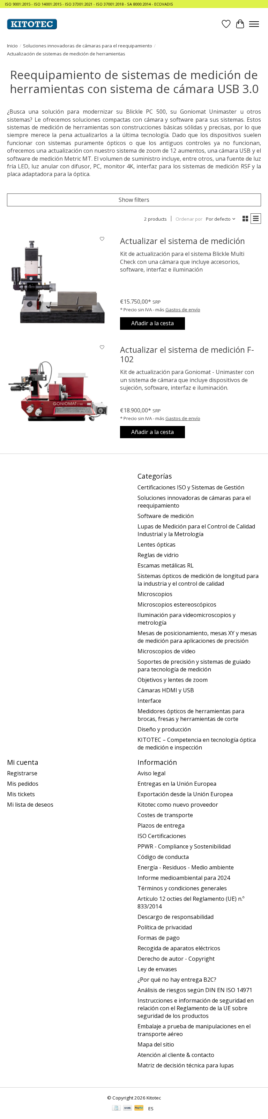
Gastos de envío (182, 309)
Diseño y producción (164, 729)
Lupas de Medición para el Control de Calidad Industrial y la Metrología (196, 530)
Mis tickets (21, 794)
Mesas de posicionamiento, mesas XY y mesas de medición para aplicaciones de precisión (197, 637)
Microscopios (154, 594)
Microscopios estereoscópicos (176, 604)
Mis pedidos (22, 783)
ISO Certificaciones (161, 836)
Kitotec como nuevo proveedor (177, 804)
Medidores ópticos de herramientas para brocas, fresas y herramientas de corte (190, 715)
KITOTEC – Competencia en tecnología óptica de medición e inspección (196, 743)
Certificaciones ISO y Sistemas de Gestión (190, 487)
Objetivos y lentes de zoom (172, 680)
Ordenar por (189, 219)
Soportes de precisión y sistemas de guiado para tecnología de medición (194, 665)
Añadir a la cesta (152, 323)
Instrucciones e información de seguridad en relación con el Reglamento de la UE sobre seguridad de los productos (195, 1008)
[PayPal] (138, 1108)
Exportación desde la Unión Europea (185, 794)
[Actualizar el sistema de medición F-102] (58, 392)
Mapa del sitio (155, 1044)
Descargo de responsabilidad (175, 917)
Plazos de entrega (161, 825)
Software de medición (165, 516)
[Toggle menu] (254, 24)
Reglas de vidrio (158, 555)
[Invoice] (116, 1108)
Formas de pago (158, 938)
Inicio (12, 46)
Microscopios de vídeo (166, 651)
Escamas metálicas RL (165, 565)
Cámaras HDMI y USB (165, 690)
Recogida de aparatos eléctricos (178, 948)
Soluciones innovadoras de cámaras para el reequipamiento (87, 46)
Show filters (134, 200)
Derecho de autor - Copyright (176, 958)
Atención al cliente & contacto (175, 1055)
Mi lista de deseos (30, 804)
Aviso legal (151, 773)
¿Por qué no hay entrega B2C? (176, 979)
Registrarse (22, 773)
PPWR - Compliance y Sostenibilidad (184, 846)
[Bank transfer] (127, 1108)
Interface (149, 701)
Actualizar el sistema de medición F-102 (187, 354)
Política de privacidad (164, 927)
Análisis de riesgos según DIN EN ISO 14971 (194, 990)
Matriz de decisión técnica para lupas (185, 1065)
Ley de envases (157, 969)
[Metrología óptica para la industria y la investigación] (32, 24)
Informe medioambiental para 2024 (183, 878)
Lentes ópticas (156, 544)
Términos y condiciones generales (182, 888)
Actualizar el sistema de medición (182, 240)
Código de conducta (163, 857)
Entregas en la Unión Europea (176, 783)
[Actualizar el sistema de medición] (58, 283)
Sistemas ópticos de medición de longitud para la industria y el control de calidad (198, 579)
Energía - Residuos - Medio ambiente (185, 867)
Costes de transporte (165, 815)
